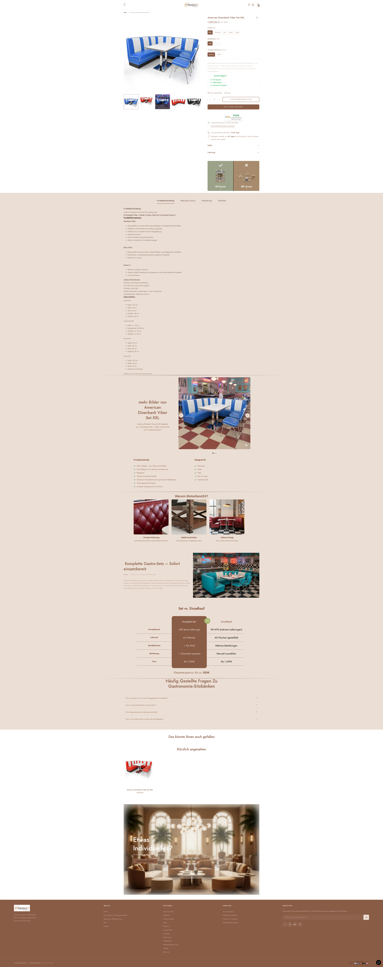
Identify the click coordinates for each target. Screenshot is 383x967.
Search (106, 911)
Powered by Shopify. (47, 963)
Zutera (28, 963)
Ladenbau (166, 934)
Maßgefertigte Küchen (170, 945)
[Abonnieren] (366, 917)
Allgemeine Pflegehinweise (113, 919)
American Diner (228, 911)
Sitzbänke (166, 915)
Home (125, 12)
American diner (168, 911)
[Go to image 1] (212, 453)
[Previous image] (181, 415)
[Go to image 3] (215, 453)
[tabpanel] (131, 101)
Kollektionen (167, 941)
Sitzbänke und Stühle (230, 915)
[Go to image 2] (214, 453)
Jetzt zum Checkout (233, 107)
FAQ (105, 922)
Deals (165, 922)
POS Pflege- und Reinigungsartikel (115, 915)
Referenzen (167, 937)
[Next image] (247, 415)
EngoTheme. (36, 963)
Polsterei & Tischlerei (230, 919)
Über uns (166, 952)
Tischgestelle (167, 930)
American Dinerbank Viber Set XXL (140, 790)
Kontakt (106, 926)
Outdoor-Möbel (168, 919)
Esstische (166, 926)
